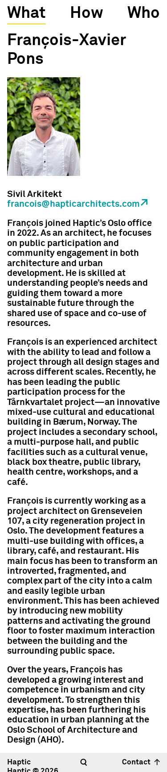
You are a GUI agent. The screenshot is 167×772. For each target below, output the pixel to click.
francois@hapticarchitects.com (73, 204)
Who (143, 13)
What (26, 13)
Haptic (19, 762)
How (86, 13)
